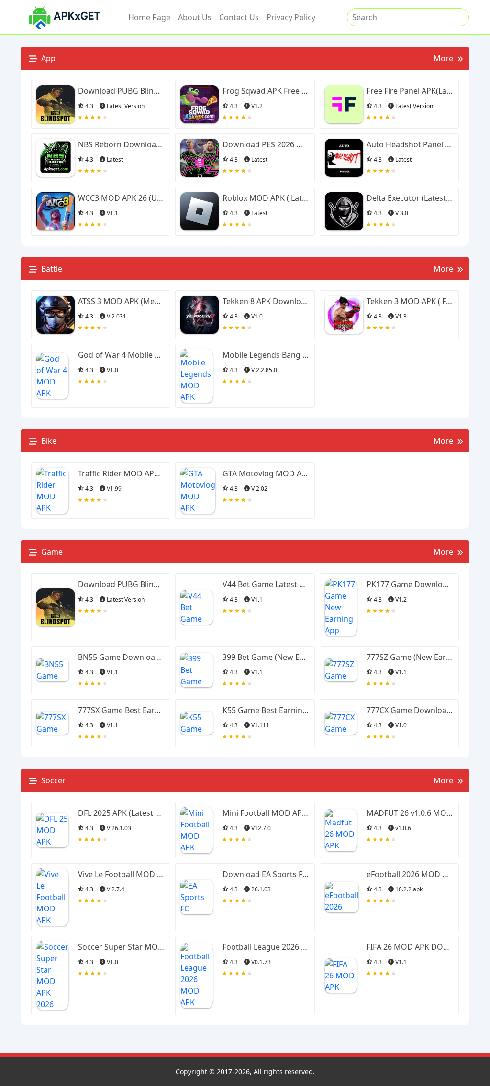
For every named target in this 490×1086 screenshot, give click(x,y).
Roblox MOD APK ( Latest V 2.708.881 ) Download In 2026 (266, 198)
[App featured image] (55, 104)
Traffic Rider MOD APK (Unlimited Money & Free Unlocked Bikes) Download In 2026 (121, 473)
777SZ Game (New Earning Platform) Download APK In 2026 (410, 657)
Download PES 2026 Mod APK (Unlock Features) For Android (266, 144)
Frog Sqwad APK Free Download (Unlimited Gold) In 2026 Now (266, 91)
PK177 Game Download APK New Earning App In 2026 (410, 584)
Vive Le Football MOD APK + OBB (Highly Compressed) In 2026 (121, 874)
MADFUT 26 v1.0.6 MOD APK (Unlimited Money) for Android (410, 813)
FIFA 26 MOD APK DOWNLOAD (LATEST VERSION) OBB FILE (410, 947)
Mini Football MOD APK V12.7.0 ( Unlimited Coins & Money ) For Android (266, 813)
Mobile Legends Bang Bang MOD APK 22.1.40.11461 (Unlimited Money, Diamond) (266, 355)
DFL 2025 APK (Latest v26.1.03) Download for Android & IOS (121, 813)
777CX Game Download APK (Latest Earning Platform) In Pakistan (410, 710)
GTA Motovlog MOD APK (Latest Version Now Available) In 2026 (266, 473)
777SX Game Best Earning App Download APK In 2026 (121, 710)
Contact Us (239, 17)
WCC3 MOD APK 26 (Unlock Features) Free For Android (121, 198)
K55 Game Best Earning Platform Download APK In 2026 (266, 710)
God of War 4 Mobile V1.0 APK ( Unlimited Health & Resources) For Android (121, 355)
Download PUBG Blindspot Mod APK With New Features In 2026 (121, 91)
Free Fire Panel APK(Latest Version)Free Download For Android (410, 91)
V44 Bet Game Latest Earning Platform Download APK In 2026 (266, 584)
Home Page (149, 17)
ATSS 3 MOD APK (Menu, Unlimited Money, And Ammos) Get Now (121, 301)
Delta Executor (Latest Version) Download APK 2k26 (410, 198)
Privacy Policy (291, 17)
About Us (195, 17)
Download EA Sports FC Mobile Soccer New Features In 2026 (266, 874)
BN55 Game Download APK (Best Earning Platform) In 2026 (121, 657)
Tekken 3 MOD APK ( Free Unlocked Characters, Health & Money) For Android (410, 301)
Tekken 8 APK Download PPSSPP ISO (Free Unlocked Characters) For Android (266, 301)
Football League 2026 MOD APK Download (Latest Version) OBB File (266, 947)
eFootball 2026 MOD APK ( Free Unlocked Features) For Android (410, 874)
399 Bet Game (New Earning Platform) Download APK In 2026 (266, 657)
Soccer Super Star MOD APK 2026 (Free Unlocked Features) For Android (121, 947)
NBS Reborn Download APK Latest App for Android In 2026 (121, 144)
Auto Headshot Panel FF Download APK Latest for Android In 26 (410, 144)
